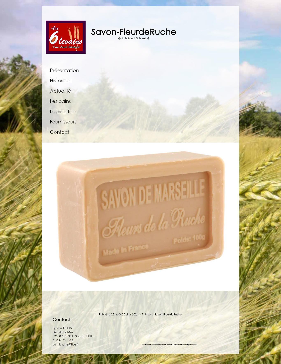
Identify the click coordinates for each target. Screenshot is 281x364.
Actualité (60, 90)
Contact (60, 132)
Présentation (64, 70)
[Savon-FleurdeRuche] (140, 290)
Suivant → (143, 38)
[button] (140, 217)
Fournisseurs (63, 121)
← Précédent (126, 38)
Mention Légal (184, 344)
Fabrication (63, 111)
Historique (61, 80)
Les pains (60, 101)
